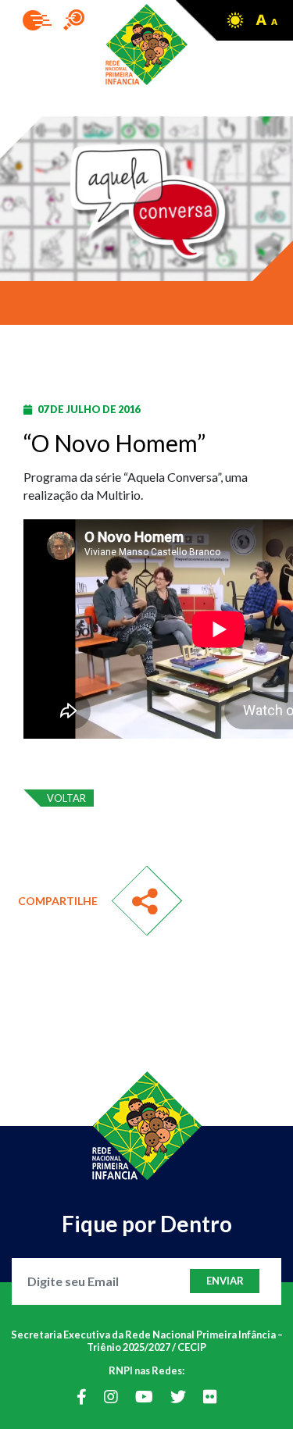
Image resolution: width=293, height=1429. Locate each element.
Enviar (225, 1280)
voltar (66, 798)
